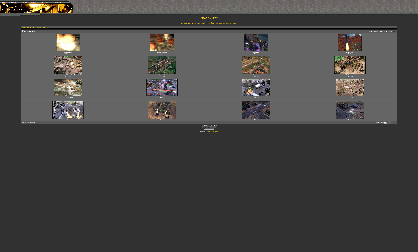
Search (235, 23)
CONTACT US (57, 2)
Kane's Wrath (41, 27)
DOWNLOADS (12, 2)
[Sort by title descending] (372, 31)
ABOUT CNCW (44, 2)
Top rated (219, 23)
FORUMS (33, 2)
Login (211, 22)
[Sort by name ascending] (380, 31)
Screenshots (31, 27)
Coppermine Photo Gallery (212, 131)
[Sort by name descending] (381, 31)
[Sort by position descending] (395, 31)
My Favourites (227, 23)
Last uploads (192, 23)
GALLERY (24, 2)
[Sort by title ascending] (371, 31)
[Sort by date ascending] (386, 31)
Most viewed (211, 23)
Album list (184, 23)
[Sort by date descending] (387, 31)
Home (206, 22)
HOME (3, 2)
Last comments (201, 23)
